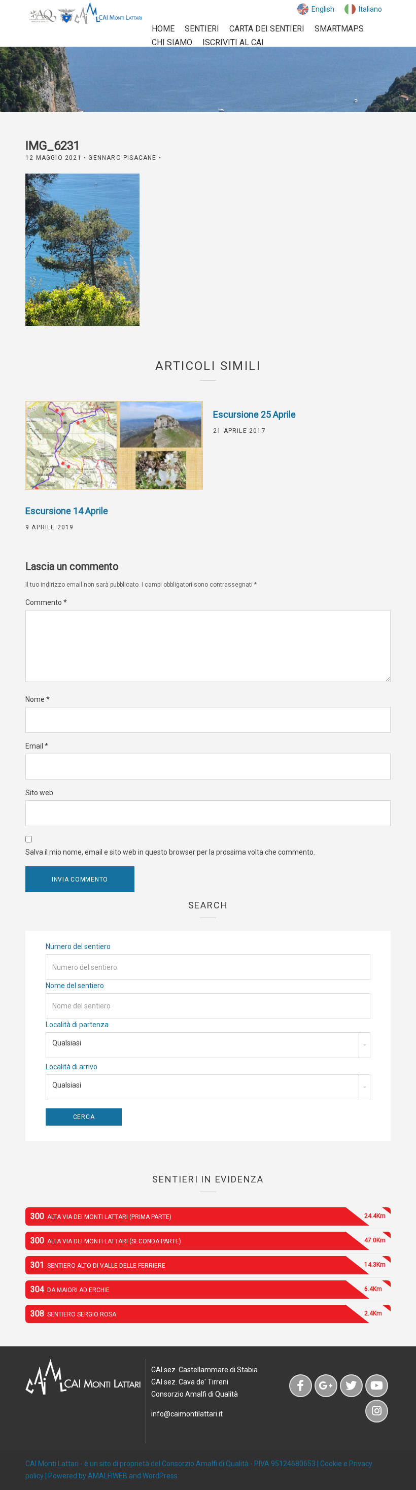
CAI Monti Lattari (52, 1464)
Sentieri (202, 28)
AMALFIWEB (107, 1476)
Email (36, 746)
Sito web (39, 793)
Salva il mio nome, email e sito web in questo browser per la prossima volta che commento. (170, 852)
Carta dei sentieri (266, 28)
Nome (37, 699)
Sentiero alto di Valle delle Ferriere (208, 1265)
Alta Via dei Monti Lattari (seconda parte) (208, 1240)
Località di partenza (77, 1025)
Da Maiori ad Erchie (206, 1289)
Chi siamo (172, 42)
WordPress (160, 1476)
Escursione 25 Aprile (254, 414)
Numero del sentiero (78, 946)
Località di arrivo (71, 1067)
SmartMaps (339, 28)
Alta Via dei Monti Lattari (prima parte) (208, 1216)
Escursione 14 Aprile (66, 510)
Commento (46, 602)
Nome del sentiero (75, 985)
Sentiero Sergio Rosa (206, 1313)
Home (163, 28)
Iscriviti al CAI (233, 42)
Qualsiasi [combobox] (66, 1043)
